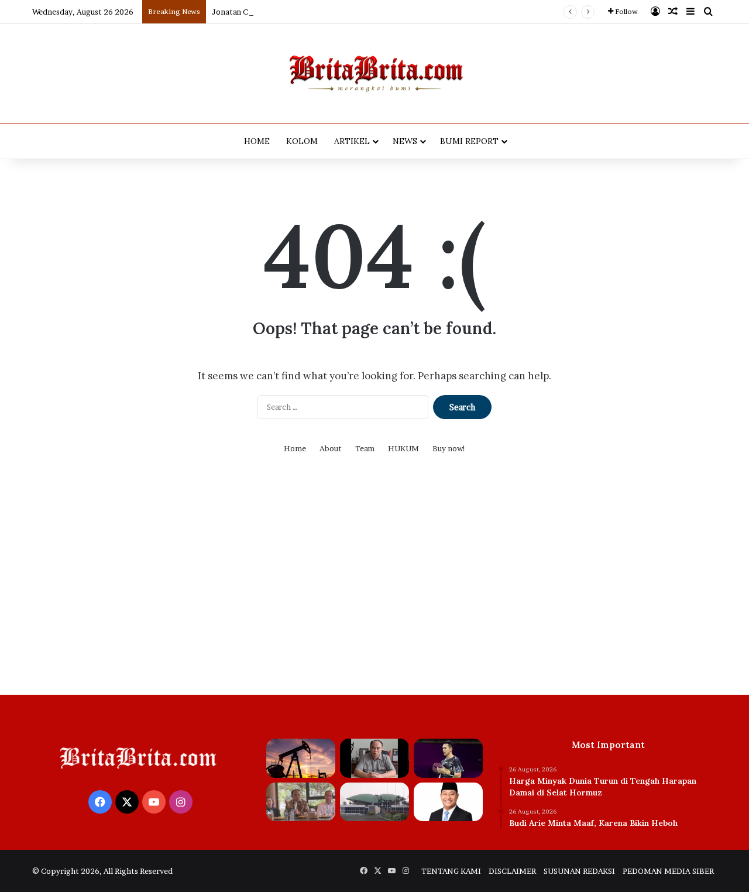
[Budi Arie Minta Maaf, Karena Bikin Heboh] (374, 758)
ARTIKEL (352, 141)
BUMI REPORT (469, 141)
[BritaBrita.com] (374, 73)
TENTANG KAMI (451, 871)
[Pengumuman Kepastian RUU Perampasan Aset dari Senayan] (374, 802)
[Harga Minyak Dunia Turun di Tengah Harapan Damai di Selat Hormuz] (300, 758)
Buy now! (449, 448)
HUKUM (403, 448)
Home (295, 448)
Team (364, 448)
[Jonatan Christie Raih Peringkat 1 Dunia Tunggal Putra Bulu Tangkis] (448, 758)
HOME (257, 141)
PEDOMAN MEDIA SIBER (668, 871)
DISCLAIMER (512, 871)
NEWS (405, 141)
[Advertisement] (374, 583)
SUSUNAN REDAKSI (579, 871)
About (330, 448)
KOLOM (302, 141)
